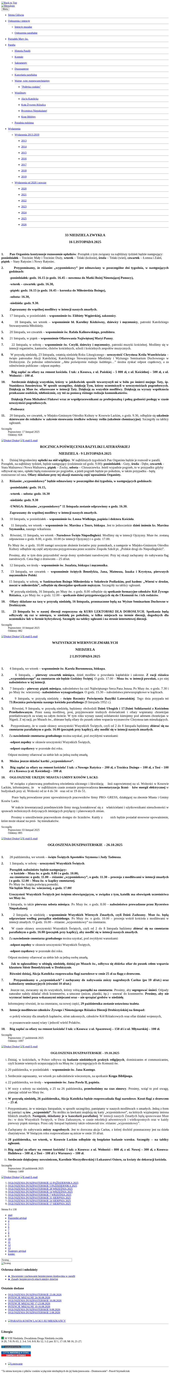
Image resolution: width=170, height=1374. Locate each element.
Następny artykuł (17, 1251)
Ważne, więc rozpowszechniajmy (32, 80)
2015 (24, 152)
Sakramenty (21, 62)
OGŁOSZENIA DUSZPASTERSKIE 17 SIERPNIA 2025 (39, 1203)
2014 (24, 146)
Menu (5, 9)
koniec (11, 1254)
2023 (24, 206)
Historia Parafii (22, 50)
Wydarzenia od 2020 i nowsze (30, 182)
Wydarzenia (14, 128)
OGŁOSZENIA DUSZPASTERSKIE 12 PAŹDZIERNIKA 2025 (43, 1182)
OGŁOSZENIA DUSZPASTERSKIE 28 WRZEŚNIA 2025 (40, 1188)
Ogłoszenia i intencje (19, 20)
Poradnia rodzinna (24, 122)
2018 (24, 170)
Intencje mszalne (23, 26)
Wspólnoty (20, 92)
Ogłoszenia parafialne (26, 32)
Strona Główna (16, 14)
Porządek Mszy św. (18, 38)
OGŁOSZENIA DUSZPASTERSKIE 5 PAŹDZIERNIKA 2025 (42, 1185)
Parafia (11, 44)
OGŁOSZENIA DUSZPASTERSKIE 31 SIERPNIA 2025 (39, 1197)
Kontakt (19, 56)
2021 (24, 194)
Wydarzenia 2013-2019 (27, 134)
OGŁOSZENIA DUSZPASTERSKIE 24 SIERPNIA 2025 (39, 1200)
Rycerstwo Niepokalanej (34, 110)
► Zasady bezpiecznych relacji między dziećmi (33, 1279)
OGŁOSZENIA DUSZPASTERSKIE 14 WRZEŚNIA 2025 (40, 1191)
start (10, 1215)
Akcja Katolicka (29, 98)
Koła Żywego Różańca (33, 104)
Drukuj (15, 440)
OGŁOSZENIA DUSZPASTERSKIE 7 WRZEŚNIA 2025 (39, 1194)
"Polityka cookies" (31, 86)
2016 (24, 158)
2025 (24, 218)
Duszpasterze (22, 68)
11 (9, 1242)
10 (9, 1239)
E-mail (34, 440)
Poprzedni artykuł (17, 1218)
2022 (24, 200)
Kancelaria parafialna (26, 74)
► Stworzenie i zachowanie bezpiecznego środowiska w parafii (41, 1276)
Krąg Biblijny (28, 116)
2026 (24, 224)
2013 (24, 140)
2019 (24, 176)
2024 (24, 212)
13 (9, 1248)
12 (9, 1245)
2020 (24, 188)
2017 (24, 164)
